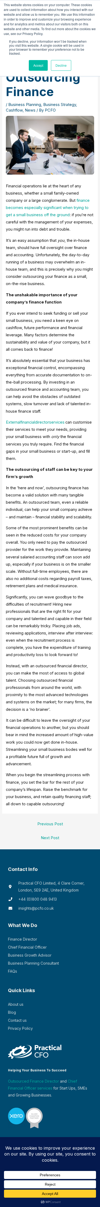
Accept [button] (38, 65)
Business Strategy (59, 104)
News (30, 110)
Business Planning (24, 104)
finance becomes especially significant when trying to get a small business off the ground (48, 207)
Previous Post (50, 824)
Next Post (50, 837)
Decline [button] (61, 65)
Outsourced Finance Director (33, 1081)
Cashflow (14, 110)
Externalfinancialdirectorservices (35, 422)
